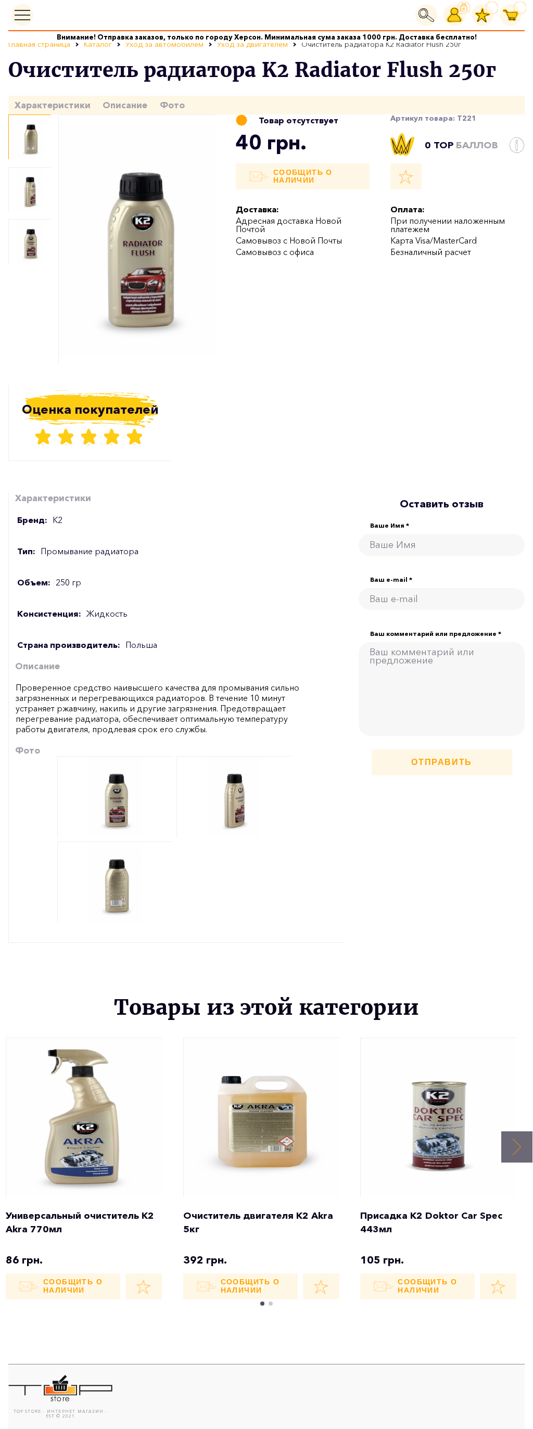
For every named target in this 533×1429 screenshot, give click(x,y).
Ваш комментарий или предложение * (435, 634)
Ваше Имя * (389, 525)
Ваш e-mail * (391, 580)
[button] (516, 1147)
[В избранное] (406, 176)
